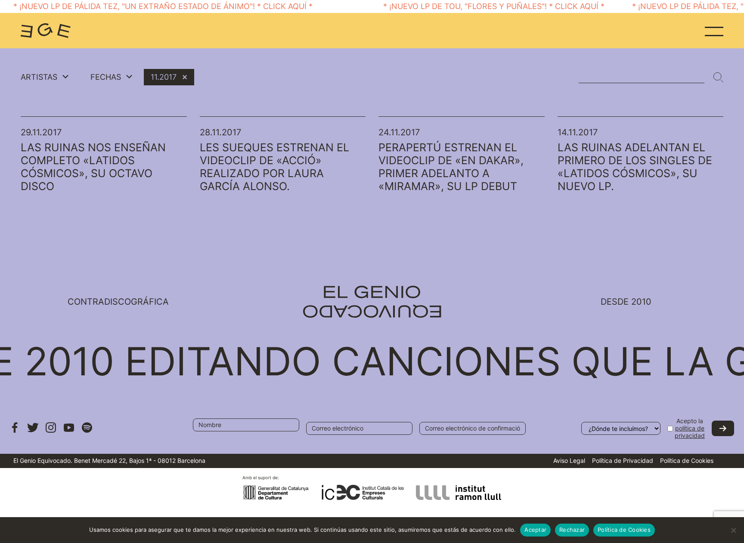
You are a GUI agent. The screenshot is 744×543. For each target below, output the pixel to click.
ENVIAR (723, 428)
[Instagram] (50, 431)
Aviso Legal (569, 460)
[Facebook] (14, 431)
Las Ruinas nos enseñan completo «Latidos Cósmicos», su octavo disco (93, 167)
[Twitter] (32, 431)
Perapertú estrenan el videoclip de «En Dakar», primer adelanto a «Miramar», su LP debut (451, 167)
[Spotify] (87, 431)
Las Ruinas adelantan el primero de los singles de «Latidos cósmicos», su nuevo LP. (635, 167)
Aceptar (535, 529)
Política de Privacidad (622, 460)
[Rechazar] (733, 530)
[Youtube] (68, 431)
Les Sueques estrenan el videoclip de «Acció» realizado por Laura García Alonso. (274, 167)
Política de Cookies (686, 460)
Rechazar (572, 529)
